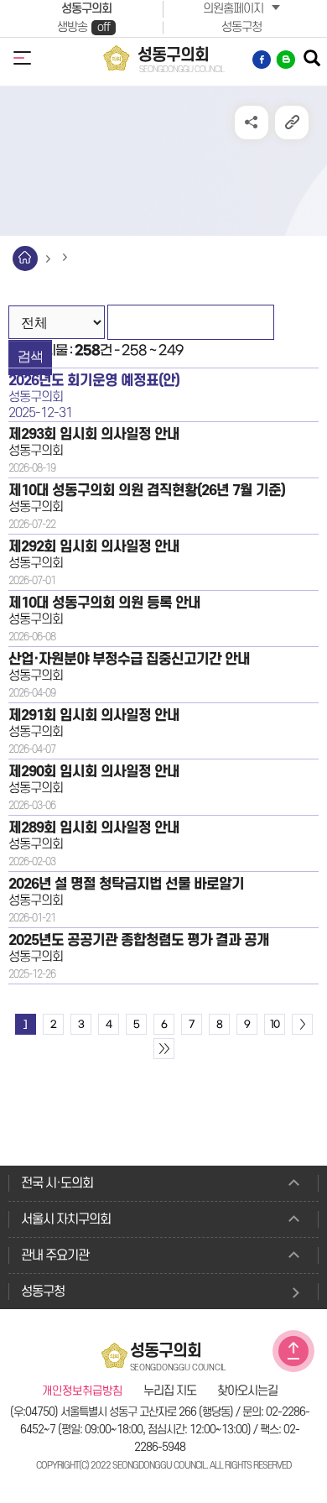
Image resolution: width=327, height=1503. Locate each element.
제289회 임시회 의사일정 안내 (93, 828)
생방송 (83, 27)
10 (274, 1025)
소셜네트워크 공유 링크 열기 (251, 122)
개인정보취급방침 (82, 1391)
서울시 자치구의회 (66, 1219)
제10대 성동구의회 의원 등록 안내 (104, 603)
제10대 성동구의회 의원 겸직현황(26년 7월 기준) (146, 490)
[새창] (262, 59)
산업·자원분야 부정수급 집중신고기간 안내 (129, 659)
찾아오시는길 (247, 1391)
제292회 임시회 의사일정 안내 (93, 547)
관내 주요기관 (55, 1255)
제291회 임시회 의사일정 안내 (93, 715)
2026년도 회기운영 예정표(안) (93, 381)
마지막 (163, 1048)
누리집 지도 (169, 1391)
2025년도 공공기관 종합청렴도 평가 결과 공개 (138, 940)
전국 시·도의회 (57, 1183)
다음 (302, 1024)
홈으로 (25, 258)
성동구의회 (86, 9)
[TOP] (293, 1351)
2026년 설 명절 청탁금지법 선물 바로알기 (126, 884)
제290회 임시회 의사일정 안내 (93, 772)
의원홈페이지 (233, 9)
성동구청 (241, 27)
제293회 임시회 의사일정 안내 (93, 434)
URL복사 (292, 122)
